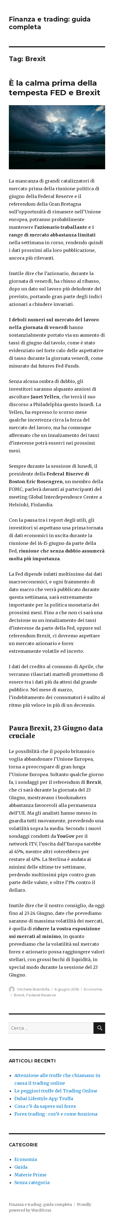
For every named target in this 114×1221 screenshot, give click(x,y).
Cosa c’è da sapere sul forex (45, 1106)
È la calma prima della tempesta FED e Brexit (54, 87)
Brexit (19, 995)
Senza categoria (32, 1182)
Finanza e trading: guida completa (40, 1204)
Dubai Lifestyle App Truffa (43, 1098)
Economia (93, 989)
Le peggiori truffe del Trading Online (55, 1091)
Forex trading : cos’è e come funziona (55, 1114)
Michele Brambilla (33, 989)
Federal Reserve (41, 995)
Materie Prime (30, 1175)
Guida (20, 1167)
